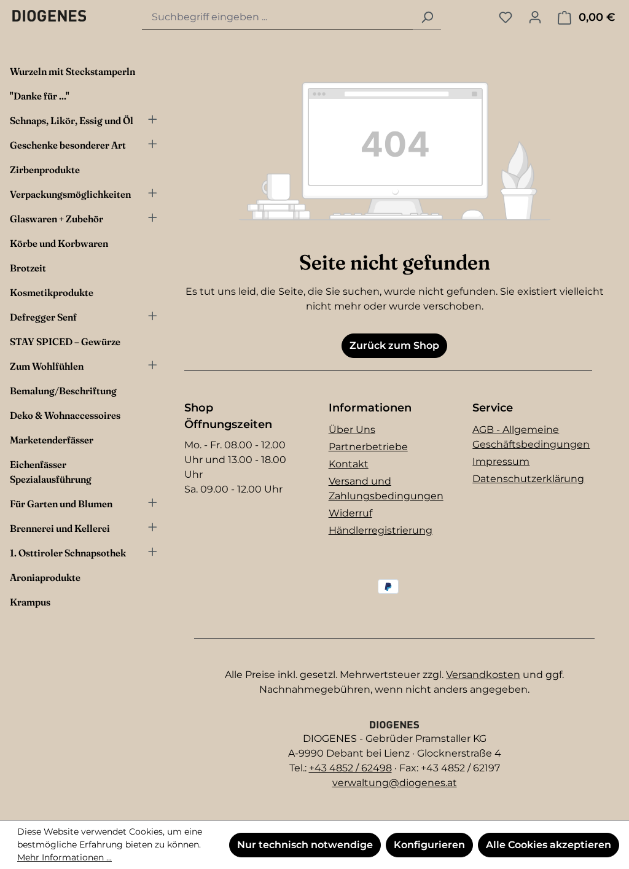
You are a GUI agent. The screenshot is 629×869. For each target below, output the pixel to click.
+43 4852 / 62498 (350, 768)
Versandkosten (483, 674)
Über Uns (352, 429)
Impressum (500, 461)
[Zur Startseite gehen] (49, 15)
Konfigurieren (429, 845)
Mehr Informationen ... (64, 857)
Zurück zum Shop (394, 345)
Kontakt (349, 464)
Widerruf (350, 513)
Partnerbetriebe (368, 447)
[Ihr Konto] (535, 17)
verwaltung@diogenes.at (394, 783)
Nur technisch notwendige (305, 845)
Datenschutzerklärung (528, 479)
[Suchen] (427, 17)
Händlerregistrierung (380, 530)
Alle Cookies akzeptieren (548, 845)
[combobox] (277, 17)
